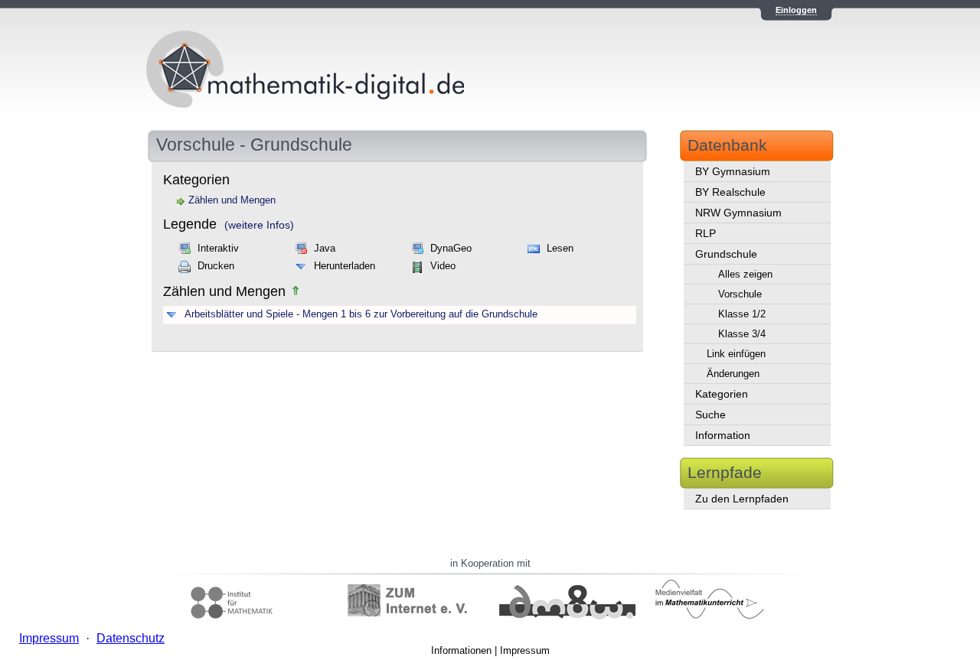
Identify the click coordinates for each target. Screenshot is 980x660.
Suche (710, 414)
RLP (705, 233)
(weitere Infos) (259, 225)
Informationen (461, 650)
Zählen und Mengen (232, 200)
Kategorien (721, 394)
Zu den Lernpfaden (742, 499)
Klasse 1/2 (742, 314)
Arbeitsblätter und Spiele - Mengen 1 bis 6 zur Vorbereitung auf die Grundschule (361, 314)
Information (722, 435)
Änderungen (733, 373)
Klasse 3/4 (742, 334)
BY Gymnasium (732, 171)
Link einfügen (736, 353)
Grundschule (726, 254)
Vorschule (740, 294)
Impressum (525, 650)
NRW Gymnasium (738, 212)
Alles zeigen (745, 274)
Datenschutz (130, 638)
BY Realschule (730, 192)
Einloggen (796, 10)
